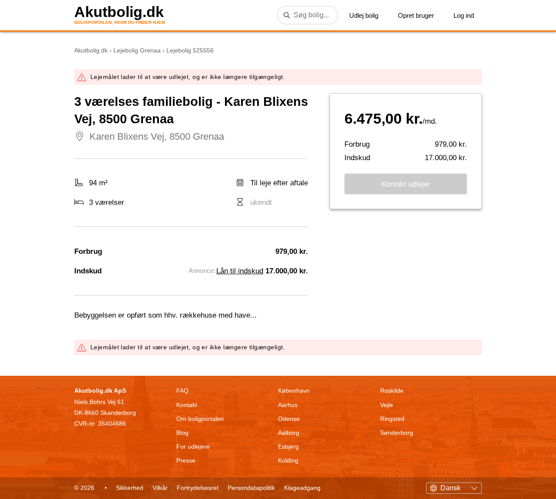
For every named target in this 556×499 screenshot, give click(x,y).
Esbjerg (288, 446)
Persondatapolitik (251, 487)
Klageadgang (302, 487)
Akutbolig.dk (119, 12)
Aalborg (288, 432)
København (294, 390)
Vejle (386, 404)
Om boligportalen (200, 418)
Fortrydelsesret (197, 487)
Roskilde (392, 390)
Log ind (463, 15)
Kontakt (186, 404)
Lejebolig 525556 (190, 50)
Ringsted (392, 418)
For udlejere (193, 446)
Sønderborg (396, 432)
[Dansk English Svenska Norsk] (454, 487)
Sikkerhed (129, 487)
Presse (185, 460)
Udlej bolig (363, 15)
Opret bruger (416, 15)
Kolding (288, 460)
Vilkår (160, 487)
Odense (289, 418)
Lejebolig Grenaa (137, 50)
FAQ (182, 390)
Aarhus (288, 404)
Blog (182, 432)
